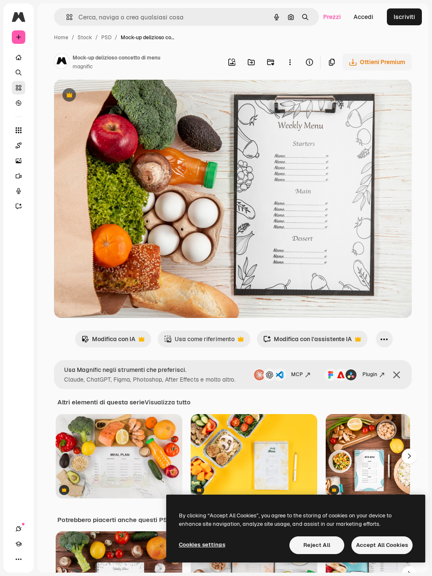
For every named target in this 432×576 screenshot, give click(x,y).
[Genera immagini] (18, 160)
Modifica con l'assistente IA (307, 341)
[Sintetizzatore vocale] (18, 191)
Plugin (369, 374)
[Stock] (18, 87)
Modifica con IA (108, 341)
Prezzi (332, 17)
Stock (85, 37)
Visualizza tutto (167, 402)
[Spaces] (18, 145)
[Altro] (18, 559)
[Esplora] (18, 103)
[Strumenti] (18, 130)
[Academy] (18, 544)
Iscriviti (404, 17)
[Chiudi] (397, 375)
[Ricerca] (18, 72)
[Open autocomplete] (66, 17)
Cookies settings (202, 544)
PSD (106, 37)
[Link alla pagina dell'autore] (61, 62)
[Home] (18, 57)
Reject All (316, 545)
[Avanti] (409, 456)
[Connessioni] (18, 529)
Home (61, 37)
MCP (297, 374)
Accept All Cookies (382, 545)
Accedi (363, 17)
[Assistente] (18, 206)
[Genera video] (18, 176)
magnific (83, 66)
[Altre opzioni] (289, 62)
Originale (109, 96)
